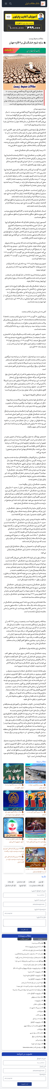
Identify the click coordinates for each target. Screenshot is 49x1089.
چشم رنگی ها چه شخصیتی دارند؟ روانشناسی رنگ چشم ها (28, 990)
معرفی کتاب (40, 1011)
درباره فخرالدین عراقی (38, 1037)
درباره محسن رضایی (38, 1019)
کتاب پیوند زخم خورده (37, 1044)
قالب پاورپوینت (39, 1001)
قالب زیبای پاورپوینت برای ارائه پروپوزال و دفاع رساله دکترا (28, 968)
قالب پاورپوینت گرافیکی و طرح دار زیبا (33, 975)
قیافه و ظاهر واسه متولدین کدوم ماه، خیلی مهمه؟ (30, 986)
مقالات (31, 882)
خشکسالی (20, 882)
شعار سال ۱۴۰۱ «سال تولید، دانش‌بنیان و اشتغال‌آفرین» (29, 954)
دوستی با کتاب (40, 1015)
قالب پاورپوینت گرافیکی (37, 1022)
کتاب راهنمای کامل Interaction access (33, 1047)
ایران (40, 882)
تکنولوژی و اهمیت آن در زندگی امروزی (34, 1026)
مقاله (9, 882)
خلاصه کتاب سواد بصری (37, 1033)
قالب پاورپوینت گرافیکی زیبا (36, 979)
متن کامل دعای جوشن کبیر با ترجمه (33, 965)
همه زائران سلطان (38, 1004)
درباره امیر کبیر (40, 1040)
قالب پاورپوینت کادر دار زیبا (36, 972)
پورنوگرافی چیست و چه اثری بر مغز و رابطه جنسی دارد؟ (29, 961)
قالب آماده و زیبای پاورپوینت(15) (34, 947)
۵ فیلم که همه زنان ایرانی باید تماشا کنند (33, 950)
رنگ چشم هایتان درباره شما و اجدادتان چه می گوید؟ (29, 957)
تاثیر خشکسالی (9, 886)
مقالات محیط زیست (35, 886)
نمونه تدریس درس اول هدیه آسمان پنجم (33, 983)
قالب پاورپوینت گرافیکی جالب (35, 993)
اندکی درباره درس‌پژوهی (37, 997)
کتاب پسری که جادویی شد (36, 1008)
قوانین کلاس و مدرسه (38, 943)
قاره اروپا (21, 886)
